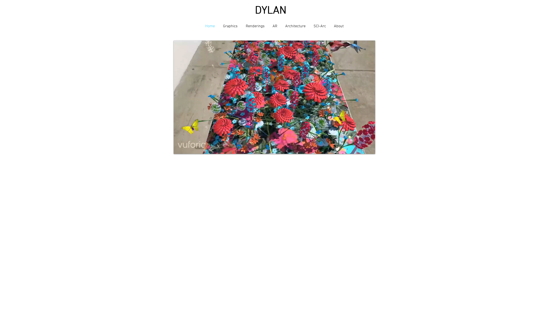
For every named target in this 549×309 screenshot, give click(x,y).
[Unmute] (186, 148)
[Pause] (179, 148)
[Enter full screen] (369, 148)
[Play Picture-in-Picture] (362, 148)
